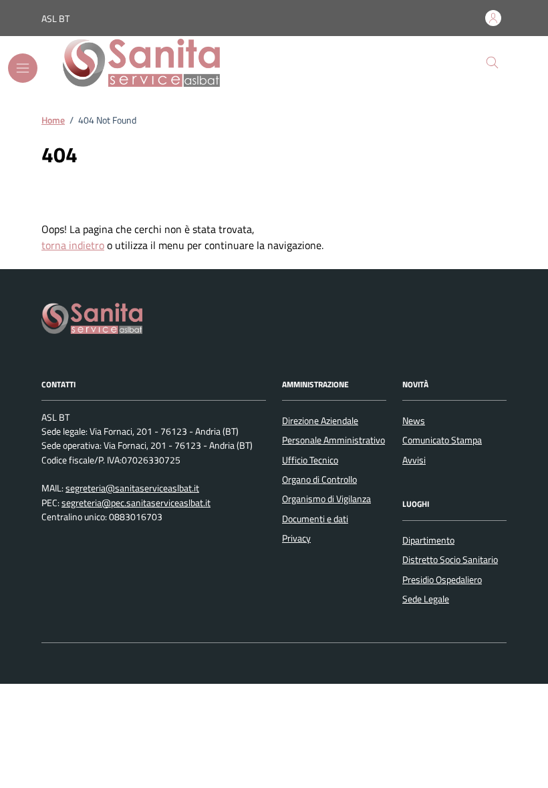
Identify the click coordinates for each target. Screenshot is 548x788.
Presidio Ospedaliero (442, 579)
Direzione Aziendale (320, 420)
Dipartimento (428, 540)
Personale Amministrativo (333, 440)
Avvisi (414, 460)
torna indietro (72, 245)
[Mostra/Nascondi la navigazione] (22, 68)
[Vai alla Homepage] (152, 63)
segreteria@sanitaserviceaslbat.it (132, 488)
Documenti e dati (315, 519)
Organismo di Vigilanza (326, 498)
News (413, 420)
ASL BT (55, 18)
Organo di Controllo (319, 479)
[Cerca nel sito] (492, 63)
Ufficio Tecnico (310, 460)
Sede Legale (425, 599)
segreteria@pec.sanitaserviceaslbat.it (136, 503)
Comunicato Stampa (442, 440)
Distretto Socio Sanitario (450, 559)
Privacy (296, 538)
